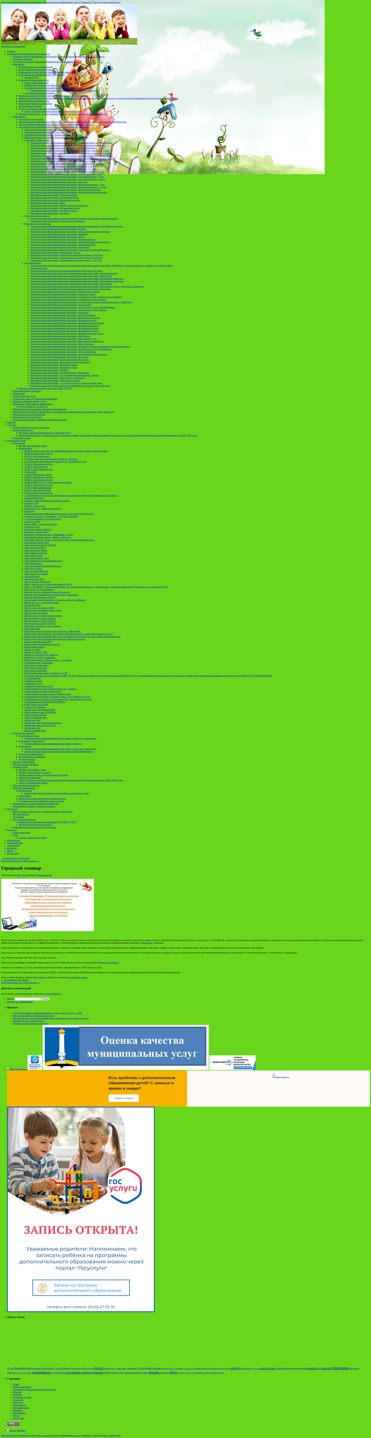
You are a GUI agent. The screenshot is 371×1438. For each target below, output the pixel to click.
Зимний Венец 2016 (34, 579)
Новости (11, 422)
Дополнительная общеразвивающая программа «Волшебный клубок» (64, 328)
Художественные (32, 263)
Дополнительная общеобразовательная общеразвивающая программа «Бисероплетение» (74, 273)
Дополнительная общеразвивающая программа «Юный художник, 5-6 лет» (67, 171)
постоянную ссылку (77, 977)
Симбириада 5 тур (33, 683)
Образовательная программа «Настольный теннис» (55, 252)
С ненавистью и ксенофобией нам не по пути (41, 801)
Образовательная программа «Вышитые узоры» (54, 365)
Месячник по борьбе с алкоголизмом (42, 626)
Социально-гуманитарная (31, 741)
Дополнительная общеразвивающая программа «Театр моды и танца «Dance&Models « (73, 307)
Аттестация (18, 817)
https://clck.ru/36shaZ (109, 962)
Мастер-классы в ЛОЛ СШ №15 (40, 621)
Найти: (10, 999)
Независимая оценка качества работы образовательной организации (64, 90)
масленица (255, 1368)
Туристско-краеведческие (37, 216)
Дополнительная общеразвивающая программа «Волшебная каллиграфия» (67, 323)
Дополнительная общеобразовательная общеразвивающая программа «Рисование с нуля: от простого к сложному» (87, 286)
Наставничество (21, 814)
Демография (25, 796)
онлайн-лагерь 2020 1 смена (32, 770)
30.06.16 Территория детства (38, 493)
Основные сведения (23, 59)
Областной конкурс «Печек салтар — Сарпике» (48, 660)
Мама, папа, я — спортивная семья (41, 602)
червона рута (190, 1373)
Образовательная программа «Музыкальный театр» (49, 129)
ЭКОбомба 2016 (32, 728)
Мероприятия (25, 448)
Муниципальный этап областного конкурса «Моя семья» (52, 631)
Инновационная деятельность (27, 417)
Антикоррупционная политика (39, 93)
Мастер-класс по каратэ (36, 613)
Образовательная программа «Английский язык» (54, 197)
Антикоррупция (15, 843)
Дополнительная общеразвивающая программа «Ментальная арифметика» (67, 341)
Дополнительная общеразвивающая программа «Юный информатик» (58, 751)
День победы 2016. (33, 555)
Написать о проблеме (124, 1098)
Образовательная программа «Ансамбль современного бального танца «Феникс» (70, 386)
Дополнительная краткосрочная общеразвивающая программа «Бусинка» (66, 271)
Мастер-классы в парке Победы (28, 1021)
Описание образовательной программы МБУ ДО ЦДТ (45, 388)
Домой (16, 1384)
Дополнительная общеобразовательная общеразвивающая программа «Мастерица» (71, 284)
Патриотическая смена (30, 777)
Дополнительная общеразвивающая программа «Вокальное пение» (63, 320)
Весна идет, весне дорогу (36, 532)
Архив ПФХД (31, 77)
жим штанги (188, 1368)
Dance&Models (22, 1368)
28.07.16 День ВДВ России (37, 490)
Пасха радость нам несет (36, 665)
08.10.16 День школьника (36, 456)
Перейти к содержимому (13, 46)
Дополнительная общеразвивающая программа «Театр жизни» (61, 305)
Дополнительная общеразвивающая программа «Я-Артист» (59, 359)
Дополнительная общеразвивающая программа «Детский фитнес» (63, 239)
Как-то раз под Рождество (37, 581)
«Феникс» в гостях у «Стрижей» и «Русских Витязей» (51, 516)
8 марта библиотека (34, 498)
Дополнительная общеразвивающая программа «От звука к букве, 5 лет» (66, 161)
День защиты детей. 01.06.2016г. (40, 545)
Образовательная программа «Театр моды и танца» (55, 380)
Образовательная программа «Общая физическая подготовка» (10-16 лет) (66, 255)
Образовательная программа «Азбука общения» (53, 195)
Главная (11, 51)
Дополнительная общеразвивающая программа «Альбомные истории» (65, 291)
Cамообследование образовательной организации (49, 88)
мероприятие (283, 1368)
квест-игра (225, 1368)
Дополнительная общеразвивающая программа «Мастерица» (60, 336)
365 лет (10, 1368)
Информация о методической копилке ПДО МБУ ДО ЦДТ (48, 822)
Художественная (27, 759)
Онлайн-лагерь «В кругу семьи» (35, 772)
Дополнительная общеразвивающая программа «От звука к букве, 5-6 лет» (67, 163)
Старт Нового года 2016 (36, 704)
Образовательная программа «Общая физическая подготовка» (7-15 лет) (66, 260)
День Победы (62, 1368)
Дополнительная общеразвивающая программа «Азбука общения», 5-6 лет (55, 124)
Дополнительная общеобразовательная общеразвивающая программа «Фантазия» (70, 289)
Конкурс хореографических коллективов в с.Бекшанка (51, 595)
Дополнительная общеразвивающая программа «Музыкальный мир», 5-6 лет (68, 187)
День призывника (33, 563)
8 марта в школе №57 (34, 506)
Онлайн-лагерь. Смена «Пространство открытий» (43, 775)
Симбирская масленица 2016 (38, 686)
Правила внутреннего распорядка (35, 103)
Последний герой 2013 (35, 668)
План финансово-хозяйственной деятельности (41, 75)
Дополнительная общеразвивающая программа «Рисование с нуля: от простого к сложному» (76, 297)
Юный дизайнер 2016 (35, 730)
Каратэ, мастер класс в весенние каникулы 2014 (48, 584)
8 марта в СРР (31, 503)
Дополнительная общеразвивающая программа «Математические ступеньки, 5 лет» (71, 156)
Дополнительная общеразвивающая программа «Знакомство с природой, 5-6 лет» (70, 153)
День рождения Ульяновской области (42, 566)
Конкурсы (12, 830)
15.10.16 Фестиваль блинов (37, 474)
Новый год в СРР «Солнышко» (39, 657)
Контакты (12, 848)
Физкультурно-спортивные (37, 224)
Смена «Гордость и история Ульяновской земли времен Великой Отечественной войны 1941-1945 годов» (71, 780)
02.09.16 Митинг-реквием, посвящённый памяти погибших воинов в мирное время (65, 451)
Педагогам (12, 809)
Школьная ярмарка (167, 1368)
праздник (340, 1367)
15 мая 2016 (30, 472)
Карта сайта (13, 853)
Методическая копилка (24, 819)
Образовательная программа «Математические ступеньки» (59, 205)
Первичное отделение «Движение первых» (34, 806)
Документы (18, 64)
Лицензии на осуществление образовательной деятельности (48, 72)
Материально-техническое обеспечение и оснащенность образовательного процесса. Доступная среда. (63, 412)
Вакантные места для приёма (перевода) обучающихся (40, 409)
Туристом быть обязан (35, 715)
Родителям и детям (16, 440)
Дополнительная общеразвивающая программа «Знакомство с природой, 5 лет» (69, 150)
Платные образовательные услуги (29, 401)
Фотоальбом (19, 443)
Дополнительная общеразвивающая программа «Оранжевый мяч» (63, 244)
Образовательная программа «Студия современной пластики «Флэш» (64, 375)
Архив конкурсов (21, 832)
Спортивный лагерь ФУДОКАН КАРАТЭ (45, 702)
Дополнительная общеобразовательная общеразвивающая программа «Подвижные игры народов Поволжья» (73, 122)
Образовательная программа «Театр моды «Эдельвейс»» (58, 378)
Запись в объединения (24, 762)
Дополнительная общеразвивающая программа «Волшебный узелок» (64, 331)
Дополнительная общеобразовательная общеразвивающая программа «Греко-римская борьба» (76, 226)
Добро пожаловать (22, 1387)
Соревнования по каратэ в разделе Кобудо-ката (47, 694)
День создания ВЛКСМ (36, 571)
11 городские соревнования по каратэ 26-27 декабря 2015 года (55, 461)
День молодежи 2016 (34, 547)
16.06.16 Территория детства (38, 477)
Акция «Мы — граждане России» (41, 524)
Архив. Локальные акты (36, 82)
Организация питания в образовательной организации (40, 419)
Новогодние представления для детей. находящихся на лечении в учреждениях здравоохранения (72, 636)
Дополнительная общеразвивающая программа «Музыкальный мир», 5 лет (67, 184)
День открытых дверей (35, 550)
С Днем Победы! (32, 678)
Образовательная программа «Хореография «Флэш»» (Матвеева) (56, 137)
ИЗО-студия (88, 1368)
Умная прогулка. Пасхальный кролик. (43, 723)
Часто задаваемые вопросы (26, 785)
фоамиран (181, 1373)
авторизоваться (52, 994)
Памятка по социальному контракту (30, 1023)
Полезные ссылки (21, 438)
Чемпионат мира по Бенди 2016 (40, 725)
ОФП (15, 835)
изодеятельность (201, 1368)
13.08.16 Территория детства (38, 469)
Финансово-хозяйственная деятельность (32, 404)
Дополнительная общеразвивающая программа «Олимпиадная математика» (68, 145)
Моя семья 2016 (32, 628)
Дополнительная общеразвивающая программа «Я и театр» (59, 357)
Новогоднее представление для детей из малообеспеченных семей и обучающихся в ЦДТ (68, 634)
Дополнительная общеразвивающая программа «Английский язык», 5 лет (66, 176)
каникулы (215, 1368)
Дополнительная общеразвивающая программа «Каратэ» (58, 229)
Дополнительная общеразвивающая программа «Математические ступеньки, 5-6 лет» (72, 158)
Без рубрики (39, 977)
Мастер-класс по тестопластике (40, 618)
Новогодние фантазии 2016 (38, 642)
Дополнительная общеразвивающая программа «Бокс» (57, 237)
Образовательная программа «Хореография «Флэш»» (50, 135)
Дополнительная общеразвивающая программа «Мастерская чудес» (63, 338)
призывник (354, 1368)
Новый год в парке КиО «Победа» (41, 655)
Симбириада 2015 (33, 681)
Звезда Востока (31, 576)
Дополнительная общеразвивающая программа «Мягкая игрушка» (63, 294)
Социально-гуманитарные (37, 140)
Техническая (25, 746)
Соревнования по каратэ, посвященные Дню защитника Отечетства (58, 699)
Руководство (19, 393)
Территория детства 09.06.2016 (39, 709)
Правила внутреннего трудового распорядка (46, 85)
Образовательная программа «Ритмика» (50, 213)
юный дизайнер (211, 1373)
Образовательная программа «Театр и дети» (46, 132)
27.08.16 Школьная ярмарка (38, 487)
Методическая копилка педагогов (35, 824)
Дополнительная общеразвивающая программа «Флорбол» (59, 234)
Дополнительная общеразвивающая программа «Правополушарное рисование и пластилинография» (80, 346)
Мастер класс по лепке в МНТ (39, 608)
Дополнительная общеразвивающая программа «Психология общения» (65, 190)
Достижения (13, 845)
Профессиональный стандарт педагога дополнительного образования (53, 95)
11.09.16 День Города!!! (35, 466)
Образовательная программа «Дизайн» (49, 370)
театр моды (110, 1372)
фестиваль (164, 1373)
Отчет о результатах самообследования (38, 109)
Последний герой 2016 (35, 670)
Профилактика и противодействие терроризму (36, 804)
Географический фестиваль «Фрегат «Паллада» (47, 537)
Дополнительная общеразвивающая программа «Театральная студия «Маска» (68, 310)
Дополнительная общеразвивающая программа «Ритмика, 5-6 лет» (63, 169)
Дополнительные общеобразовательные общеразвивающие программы (54, 127)
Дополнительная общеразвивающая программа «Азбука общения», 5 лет (66, 174)
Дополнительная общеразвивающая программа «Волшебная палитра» (64, 325)
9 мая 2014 (29, 511)
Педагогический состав (24, 396)
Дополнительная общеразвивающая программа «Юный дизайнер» (63, 315)
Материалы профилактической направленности (42, 798)
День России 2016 (33, 568)
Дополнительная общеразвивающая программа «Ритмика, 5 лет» (62, 166)
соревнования (58, 1373)
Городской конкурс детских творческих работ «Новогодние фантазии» (59, 540)
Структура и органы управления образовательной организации (44, 62)
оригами (326, 1368)
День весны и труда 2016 (36, 542)
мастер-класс (268, 1368)
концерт (246, 1368)
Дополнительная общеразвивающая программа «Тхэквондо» (60, 247)
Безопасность (25, 790)
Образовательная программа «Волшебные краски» (55, 200)
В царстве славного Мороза (38, 529)
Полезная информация (24, 788)
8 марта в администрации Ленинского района (47, 500)
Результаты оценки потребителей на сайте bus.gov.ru (44, 433)
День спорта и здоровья (36, 574)
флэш (173, 1372)
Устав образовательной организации (37, 69)
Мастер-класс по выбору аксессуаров (42, 610)
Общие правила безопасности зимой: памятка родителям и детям (56, 793)
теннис (121, 1373)
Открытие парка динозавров (38, 662)
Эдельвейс (179, 1368)
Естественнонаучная (29, 736)
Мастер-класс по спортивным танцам (42, 615)
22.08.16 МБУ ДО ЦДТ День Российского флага (48, 482)
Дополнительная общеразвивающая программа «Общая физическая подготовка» (70, 231)
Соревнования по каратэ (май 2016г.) (42, 691)
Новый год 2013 (32, 649)
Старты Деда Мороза (34, 707)
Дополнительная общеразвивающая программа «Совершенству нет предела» (68, 299)
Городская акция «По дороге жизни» (20, 861)
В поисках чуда (32, 527)
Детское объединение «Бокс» (33, 446)
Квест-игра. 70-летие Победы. (39, 589)
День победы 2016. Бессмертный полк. (43, 561)
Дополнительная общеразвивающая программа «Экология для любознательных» (70, 250)
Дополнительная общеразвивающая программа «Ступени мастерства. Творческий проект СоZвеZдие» (81, 302)
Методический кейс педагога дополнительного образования (43, 811)
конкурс (236, 1368)
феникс (154, 1372)
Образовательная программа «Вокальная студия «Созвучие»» (60, 362)
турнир (144, 1372)
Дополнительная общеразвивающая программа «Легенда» (59, 182)
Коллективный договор (30, 106)
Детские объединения (23, 733)
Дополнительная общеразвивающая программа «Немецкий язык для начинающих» (71, 143)
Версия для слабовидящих (20, 1002)
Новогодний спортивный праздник (42, 644)
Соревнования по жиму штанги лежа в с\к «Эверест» (50, 689)
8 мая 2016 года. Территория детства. (42, 508)
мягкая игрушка (298, 1368)
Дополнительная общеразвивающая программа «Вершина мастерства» (65, 318)
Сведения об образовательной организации (28, 54)
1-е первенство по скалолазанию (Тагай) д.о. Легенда (50, 459)
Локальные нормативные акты (34, 80)
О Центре (12, 425)
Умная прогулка (32, 720)
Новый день (109, 1368)
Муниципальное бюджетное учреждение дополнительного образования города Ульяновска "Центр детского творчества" (61, 2)
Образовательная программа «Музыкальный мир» (55, 208)
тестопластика (132, 1372)
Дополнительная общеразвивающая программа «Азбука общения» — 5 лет (67, 148)
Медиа (10, 851)
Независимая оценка (23, 430)
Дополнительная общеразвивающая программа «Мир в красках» (62, 344)
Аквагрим (36, 1368)
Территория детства (149, 1368)
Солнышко (131, 1368)
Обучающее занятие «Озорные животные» (34, 1015)
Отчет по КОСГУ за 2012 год (33, 406)
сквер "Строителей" (24, 1373)
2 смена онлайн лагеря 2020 (32, 837)
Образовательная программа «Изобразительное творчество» (60, 372)
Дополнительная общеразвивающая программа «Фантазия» (59, 312)
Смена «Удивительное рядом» (33, 783)
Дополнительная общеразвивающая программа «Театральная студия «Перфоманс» (71, 349)
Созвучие (120, 1368)
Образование (19, 116)
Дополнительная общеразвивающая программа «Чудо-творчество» (63, 352)
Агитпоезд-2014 (32, 521)
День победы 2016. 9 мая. (36, 558)
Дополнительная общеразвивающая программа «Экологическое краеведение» (68, 354)
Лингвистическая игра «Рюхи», (40, 597)
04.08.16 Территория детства (38, 453)
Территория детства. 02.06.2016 (40, 712)
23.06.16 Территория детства (38, 485)
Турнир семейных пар (35, 717)
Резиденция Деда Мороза (15, 858)
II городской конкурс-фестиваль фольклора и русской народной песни (59, 514)
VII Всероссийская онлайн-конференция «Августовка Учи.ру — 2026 (47, 1013)
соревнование (41, 1372)
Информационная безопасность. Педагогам (34, 827)
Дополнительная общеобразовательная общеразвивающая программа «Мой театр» (71, 276)
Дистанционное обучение (25, 764)
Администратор (44, 875)
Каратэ (99, 1368)
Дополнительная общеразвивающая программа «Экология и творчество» (60, 738)
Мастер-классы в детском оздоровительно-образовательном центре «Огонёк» (51, 1018)
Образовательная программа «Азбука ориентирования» (57, 221)
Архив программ (38, 268)
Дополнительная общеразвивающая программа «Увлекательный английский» (68, 192)
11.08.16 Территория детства (38, 464)
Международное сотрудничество (29, 414)
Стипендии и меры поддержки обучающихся (35, 399)
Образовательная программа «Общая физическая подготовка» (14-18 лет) (66, 257)
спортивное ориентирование (84, 1372)
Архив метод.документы (31, 119)
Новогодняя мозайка (34, 647)
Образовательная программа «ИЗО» (48, 203)
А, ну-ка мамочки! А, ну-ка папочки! (42, 519)
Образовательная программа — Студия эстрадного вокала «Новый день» (66, 383)
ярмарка (221, 1373)
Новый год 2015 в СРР (35, 652)
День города (76, 1368)
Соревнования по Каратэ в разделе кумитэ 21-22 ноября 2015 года (57, 696)
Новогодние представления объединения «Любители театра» (54, 639)
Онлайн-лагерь (20, 767)
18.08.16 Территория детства (38, 480)
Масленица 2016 (32, 605)
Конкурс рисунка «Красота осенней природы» (47, 592)
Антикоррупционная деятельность (36, 67)
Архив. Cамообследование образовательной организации (52, 111)
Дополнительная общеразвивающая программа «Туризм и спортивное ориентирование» (74, 218)
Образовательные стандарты (27, 391)
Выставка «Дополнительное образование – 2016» (48, 534)
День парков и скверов (35, 553)
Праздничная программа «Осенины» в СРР (45, 673)
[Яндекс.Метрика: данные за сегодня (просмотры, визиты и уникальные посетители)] (16, 1430)
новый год (313, 1368)
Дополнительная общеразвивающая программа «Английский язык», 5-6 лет (67, 179)
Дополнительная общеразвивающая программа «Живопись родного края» (67, 333)
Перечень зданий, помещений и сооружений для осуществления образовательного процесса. (59, 56)
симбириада (12, 1373)
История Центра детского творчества (31, 427)
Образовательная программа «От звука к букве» (54, 210)
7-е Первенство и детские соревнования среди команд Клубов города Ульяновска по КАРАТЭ (71, 495)
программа (147, 943)
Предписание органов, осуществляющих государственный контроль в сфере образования (63, 114)
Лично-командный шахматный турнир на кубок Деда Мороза (54, 600)
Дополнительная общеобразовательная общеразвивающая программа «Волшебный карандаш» (77, 278)
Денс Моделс (47, 1368)
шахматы (199, 1373)
